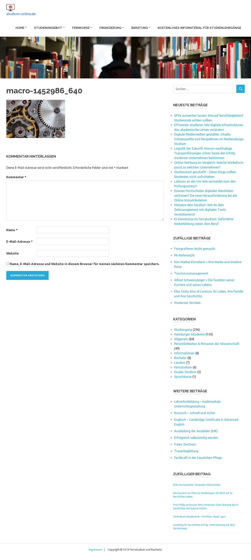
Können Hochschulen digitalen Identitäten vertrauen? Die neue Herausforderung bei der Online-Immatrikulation (205, 195)
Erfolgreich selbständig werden (196, 437)
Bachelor (180, 358)
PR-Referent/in (184, 255)
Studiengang (183, 329)
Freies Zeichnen (185, 444)
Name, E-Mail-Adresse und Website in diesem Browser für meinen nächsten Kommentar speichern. (84, 264)
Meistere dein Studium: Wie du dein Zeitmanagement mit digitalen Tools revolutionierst (200, 209)
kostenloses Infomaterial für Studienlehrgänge (199, 28)
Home (19, 28)
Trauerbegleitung (186, 451)
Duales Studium (185, 372)
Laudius (179, 362)
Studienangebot (48, 28)
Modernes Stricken (187, 303)
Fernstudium (183, 367)
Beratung (139, 28)
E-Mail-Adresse (19, 241)
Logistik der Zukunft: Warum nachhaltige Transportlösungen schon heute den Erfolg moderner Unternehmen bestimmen (204, 153)
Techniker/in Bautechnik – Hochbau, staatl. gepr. (199, 516)
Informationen (184, 353)
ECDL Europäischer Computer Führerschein (196, 485)
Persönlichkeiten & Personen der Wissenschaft (206, 343)
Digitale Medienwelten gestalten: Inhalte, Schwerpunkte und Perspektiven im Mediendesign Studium (209, 139)
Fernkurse (81, 28)
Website (12, 253)
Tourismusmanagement (191, 273)
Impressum (95, 549)
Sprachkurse (183, 376)
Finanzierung (110, 28)
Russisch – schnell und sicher (194, 413)
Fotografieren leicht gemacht (194, 248)
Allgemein (181, 339)
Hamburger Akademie (189, 334)
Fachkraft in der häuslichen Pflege (198, 457)
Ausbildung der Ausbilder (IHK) (196, 431)
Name (11, 230)
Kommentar (16, 177)
